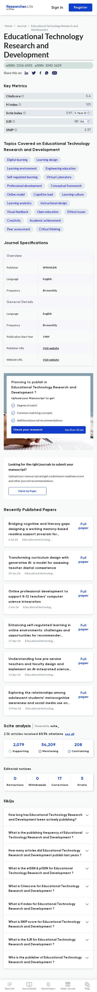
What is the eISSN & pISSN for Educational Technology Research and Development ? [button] (40, 871)
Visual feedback (17, 212)
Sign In (57, 7)
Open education (47, 212)
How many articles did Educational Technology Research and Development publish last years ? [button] (44, 853)
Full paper (83, 526)
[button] (22, 96)
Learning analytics (19, 203)
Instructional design (53, 203)
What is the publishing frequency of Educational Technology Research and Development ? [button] (45, 835)
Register (80, 7)
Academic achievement (45, 220)
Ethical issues (76, 212)
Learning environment (22, 168)
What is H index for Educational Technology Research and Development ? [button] (41, 906)
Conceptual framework (66, 186)
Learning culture (73, 194)
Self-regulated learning (22, 177)
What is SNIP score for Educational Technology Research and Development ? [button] (44, 924)
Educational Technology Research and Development (54, 27)
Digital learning (17, 160)
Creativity (14, 220)
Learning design (47, 160)
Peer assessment (18, 229)
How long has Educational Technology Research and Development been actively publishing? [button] (45, 817)
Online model (16, 194)
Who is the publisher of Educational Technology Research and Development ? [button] (45, 960)
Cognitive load (43, 194)
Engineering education (61, 168)
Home (8, 26)
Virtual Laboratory (59, 177)
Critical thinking (49, 229)
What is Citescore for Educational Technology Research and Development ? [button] (43, 889)
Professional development (24, 186)
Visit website (51, 348)
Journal (21, 26)
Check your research (48, 430)
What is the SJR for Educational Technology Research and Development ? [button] (42, 942)
